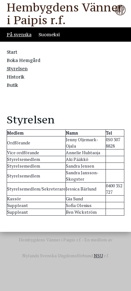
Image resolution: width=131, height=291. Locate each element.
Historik (15, 77)
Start (12, 52)
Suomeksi (49, 34)
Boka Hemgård (23, 60)
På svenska (19, 34)
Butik (12, 85)
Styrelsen (17, 69)
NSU (98, 256)
